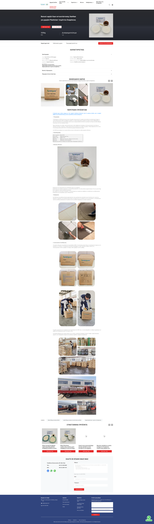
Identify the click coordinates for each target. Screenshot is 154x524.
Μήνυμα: (76, 462)
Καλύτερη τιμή (46, 26)
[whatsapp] (51, 471)
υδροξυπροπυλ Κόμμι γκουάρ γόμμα (80, 504)
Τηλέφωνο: (76, 482)
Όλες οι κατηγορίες (80, 510)
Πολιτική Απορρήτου (82, 520)
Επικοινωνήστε (79, 489)
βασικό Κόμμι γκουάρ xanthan (53, 420)
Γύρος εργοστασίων (66, 502)
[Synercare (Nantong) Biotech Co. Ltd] (44, 4)
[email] (48, 471)
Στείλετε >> (95, 514)
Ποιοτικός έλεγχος (66, 504)
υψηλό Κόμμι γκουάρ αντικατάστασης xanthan (72, 420)
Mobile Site (75, 520)
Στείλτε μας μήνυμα (56, 26)
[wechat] (55, 471)
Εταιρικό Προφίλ (65, 499)
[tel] (58, 471)
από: (75, 476)
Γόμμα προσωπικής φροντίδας (80, 507)
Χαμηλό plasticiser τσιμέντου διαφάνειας (93, 420)
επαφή (64, 506)
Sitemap (69, 520)
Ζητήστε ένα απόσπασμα (105, 43)
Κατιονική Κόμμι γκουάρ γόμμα (81, 500)
